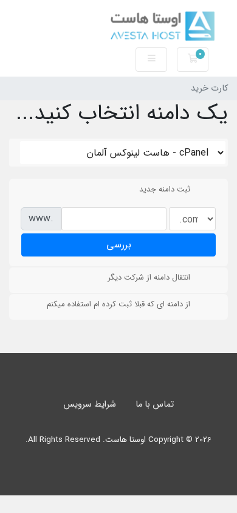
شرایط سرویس (89, 404)
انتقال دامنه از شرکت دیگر (149, 277)
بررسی (118, 244)
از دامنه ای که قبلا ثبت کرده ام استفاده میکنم (118, 304)
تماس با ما (155, 404)
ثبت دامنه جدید (164, 189)
